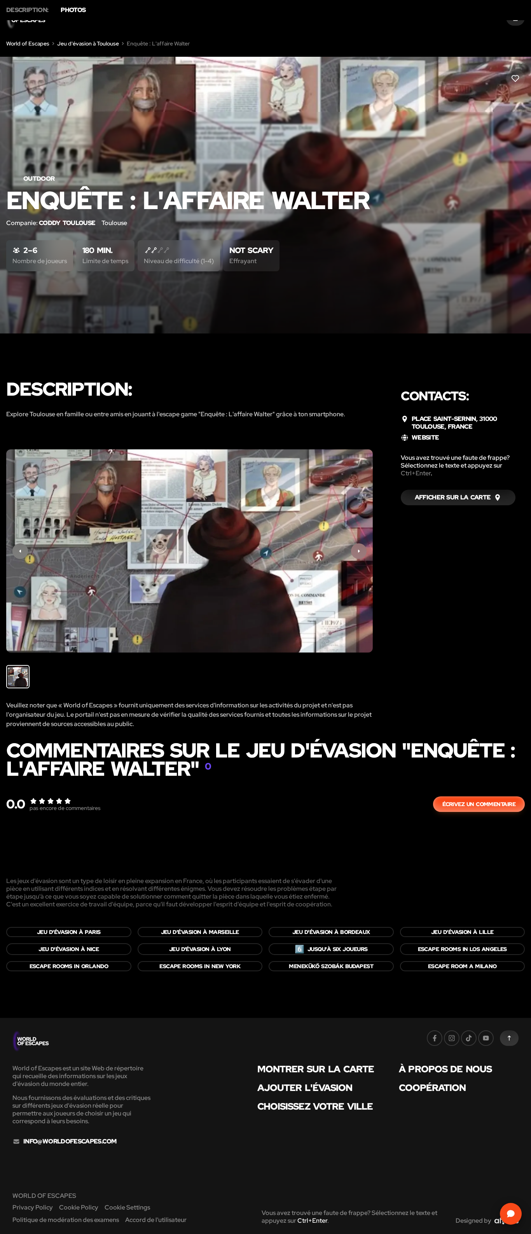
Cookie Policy (78, 1207)
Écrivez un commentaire (478, 804)
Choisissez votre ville (315, 1106)
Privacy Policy (32, 1207)
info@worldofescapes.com (69, 1141)
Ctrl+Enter (416, 473)
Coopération (432, 1088)
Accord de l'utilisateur (156, 1220)
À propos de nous (445, 1069)
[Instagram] (451, 1038)
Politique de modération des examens (65, 1220)
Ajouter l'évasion (304, 1088)
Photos (73, 10)
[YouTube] (486, 1038)
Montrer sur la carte (315, 1069)
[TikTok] (469, 1038)
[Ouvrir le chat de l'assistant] (511, 1214)
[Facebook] (434, 1038)
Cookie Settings (127, 1207)
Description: (27, 10)
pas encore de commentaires (65, 808)
